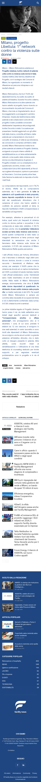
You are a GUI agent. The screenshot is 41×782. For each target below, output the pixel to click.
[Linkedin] (23, 765)
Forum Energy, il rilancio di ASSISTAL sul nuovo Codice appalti (26, 553)
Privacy (34, 773)
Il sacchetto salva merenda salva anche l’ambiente (26, 634)
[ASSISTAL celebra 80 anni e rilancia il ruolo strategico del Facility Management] (7, 426)
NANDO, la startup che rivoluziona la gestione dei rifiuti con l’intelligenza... (26, 584)
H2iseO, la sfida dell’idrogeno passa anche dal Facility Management (26, 507)
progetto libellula (8, 368)
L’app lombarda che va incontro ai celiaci (30, 395)
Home (3, 34)
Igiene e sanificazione (10, 668)
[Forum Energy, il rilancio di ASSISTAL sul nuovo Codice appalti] (7, 553)
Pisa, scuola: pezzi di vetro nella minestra (10, 395)
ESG (20, 34)
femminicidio (18, 365)
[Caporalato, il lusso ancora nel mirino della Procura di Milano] (7, 607)
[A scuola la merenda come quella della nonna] (7, 646)
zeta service (26, 368)
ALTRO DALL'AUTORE (25, 418)
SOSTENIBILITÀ (12, 34)
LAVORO (5, 671)
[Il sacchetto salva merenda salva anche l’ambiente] (7, 636)
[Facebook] (17, 765)
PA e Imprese (11, 38)
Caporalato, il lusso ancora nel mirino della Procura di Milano (25, 606)
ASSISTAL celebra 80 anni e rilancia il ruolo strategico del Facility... (25, 596)
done (10, 365)
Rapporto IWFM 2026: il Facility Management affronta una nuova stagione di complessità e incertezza (26, 469)
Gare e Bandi (6, 485)
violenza (18, 368)
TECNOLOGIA (7, 684)
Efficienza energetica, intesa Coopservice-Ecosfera (24, 496)
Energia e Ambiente (5, 498)
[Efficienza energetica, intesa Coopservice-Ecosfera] (7, 496)
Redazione (6, 58)
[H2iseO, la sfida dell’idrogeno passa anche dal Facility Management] (7, 507)
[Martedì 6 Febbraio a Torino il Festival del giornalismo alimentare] (7, 625)
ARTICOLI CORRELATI (9, 418)
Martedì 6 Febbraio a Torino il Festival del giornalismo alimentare (25, 624)
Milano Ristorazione (30, 365)
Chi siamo (7, 773)
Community (26, 773)
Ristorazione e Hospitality (11, 661)
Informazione (17, 773)
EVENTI (5, 677)
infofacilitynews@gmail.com (24, 750)
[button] (38, 3)
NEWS (4, 664)
